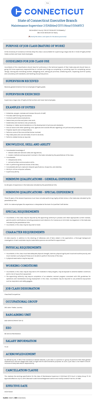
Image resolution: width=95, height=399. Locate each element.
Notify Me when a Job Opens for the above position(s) (48, 36)
